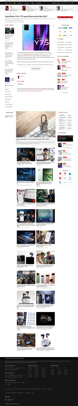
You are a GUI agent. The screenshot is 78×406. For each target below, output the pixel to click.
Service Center (31, 388)
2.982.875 (69, 125)
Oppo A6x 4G (7, 82)
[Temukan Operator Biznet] (70, 178)
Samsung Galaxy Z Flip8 (61, 44)
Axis (51, 367)
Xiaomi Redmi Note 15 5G (9, 86)
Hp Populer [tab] (7, 79)
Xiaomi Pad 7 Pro (66, 165)
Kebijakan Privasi (21, 392)
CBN (65, 367)
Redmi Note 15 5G (64, 8)
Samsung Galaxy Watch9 (69, 42)
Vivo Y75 (14, 13)
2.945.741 (69, 128)
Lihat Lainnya (65, 92)
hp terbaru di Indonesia (37, 91)
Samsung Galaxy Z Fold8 (10, 0)
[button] (72, 3)
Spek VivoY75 (20, 84)
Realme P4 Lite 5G (40, 0)
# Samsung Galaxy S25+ (8, 116)
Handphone (20, 3)
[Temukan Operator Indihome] (60, 178)
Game (18, 330)
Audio (18, 309)
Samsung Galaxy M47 (32, 0)
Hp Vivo (29, 371)
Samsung (63, 59)
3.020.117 (69, 123)
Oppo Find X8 (65, 152)
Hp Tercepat (38, 388)
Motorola (12, 6)
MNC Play (52, 371)
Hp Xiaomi (30, 373)
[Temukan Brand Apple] (65, 31)
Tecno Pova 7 (7, 91)
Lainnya (70, 182)
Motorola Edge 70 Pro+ (61, 0)
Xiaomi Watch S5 (68, 0)
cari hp (20, 91)
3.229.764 (69, 120)
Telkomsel (66, 373)
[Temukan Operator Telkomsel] (60, 173)
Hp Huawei (37, 373)
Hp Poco (43, 367)
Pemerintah (45, 206)
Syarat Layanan (28, 392)
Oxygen (65, 371)
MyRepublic (60, 371)
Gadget (37, 186)
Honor (22, 267)
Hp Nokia (36, 371)
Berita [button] (10, 3)
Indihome (59, 373)
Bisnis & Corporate (39, 206)
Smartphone (19, 247)
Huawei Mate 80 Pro (9, 106)
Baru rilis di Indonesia (9, 372)
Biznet (59, 367)
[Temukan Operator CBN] (60, 182)
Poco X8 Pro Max (8, 99)
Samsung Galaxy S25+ (67, 158)
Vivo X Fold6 (25, 0)
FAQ (33, 392)
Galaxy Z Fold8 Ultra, (15, 376)
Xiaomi (62, 6)
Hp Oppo (29, 369)
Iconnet (59, 369)
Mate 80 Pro (29, 8)
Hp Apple (36, 367)
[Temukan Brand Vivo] (70, 28)
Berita (10, 13)
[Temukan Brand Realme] (59, 35)
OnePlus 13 (61, 123)
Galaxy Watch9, (20, 375)
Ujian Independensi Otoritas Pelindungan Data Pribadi (32, 139)
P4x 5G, (11, 382)
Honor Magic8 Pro (62, 117)
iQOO (40, 186)
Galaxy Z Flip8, (8, 376)
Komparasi (44, 388)
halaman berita (39, 89)
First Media (53, 369)
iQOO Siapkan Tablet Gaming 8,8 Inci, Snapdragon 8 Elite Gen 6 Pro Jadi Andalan (44, 183)
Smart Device (43, 287)
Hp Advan (43, 369)
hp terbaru (29, 91)
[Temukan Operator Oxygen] (65, 182)
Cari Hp (13, 388)
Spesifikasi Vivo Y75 (27, 54)
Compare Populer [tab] (12, 79)
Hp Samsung (30, 367)
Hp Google (37, 369)
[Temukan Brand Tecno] (70, 35)
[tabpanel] (9, 95)
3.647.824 (69, 117)
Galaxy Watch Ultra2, (18, 367)
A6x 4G (45, 8)
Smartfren (52, 373)
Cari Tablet (18, 388)
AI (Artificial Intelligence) (40, 247)
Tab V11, (6, 367)
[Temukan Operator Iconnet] (65, 178)
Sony (20, 330)
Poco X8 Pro (7, 101)
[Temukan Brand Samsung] (59, 28)
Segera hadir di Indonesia (10, 380)
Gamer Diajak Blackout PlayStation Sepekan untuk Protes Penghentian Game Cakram (9, 45)
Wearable (47, 287)
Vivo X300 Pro (61, 125)
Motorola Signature (8, 104)
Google (50, 287)
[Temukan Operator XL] (70, 173)
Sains (22, 287)
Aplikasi (26, 206)
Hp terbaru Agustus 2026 (10, 365)
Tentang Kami (7, 392)
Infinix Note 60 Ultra (8, 96)
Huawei (28, 6)
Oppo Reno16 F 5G (47, 0)
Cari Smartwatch (25, 388)
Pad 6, (18, 382)
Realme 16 (7, 89)
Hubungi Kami (13, 392)
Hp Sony (43, 373)
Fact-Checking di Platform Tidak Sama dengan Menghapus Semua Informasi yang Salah (26, 225)
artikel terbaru (31, 89)
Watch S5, (15, 382)
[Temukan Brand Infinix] (65, 35)
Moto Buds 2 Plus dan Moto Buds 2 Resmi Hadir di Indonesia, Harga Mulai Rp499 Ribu (26, 306)
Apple (41, 226)
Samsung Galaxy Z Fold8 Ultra (69, 44)
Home (6, 3)
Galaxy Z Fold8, (12, 369)
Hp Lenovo (44, 371)
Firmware (37, 226)
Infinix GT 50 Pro (8, 94)
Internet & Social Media (21, 206)
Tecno (63, 79)
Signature (11, 8)
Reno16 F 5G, (11, 367)
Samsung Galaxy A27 (18, 0)
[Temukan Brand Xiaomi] (59, 31)
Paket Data (27, 3)
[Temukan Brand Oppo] (65, 28)
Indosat (65, 369)
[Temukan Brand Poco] (70, 31)
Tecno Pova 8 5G (53, 0)
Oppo (45, 6)
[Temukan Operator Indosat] (65, 173)
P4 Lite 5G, (7, 382)
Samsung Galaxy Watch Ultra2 (61, 42)
